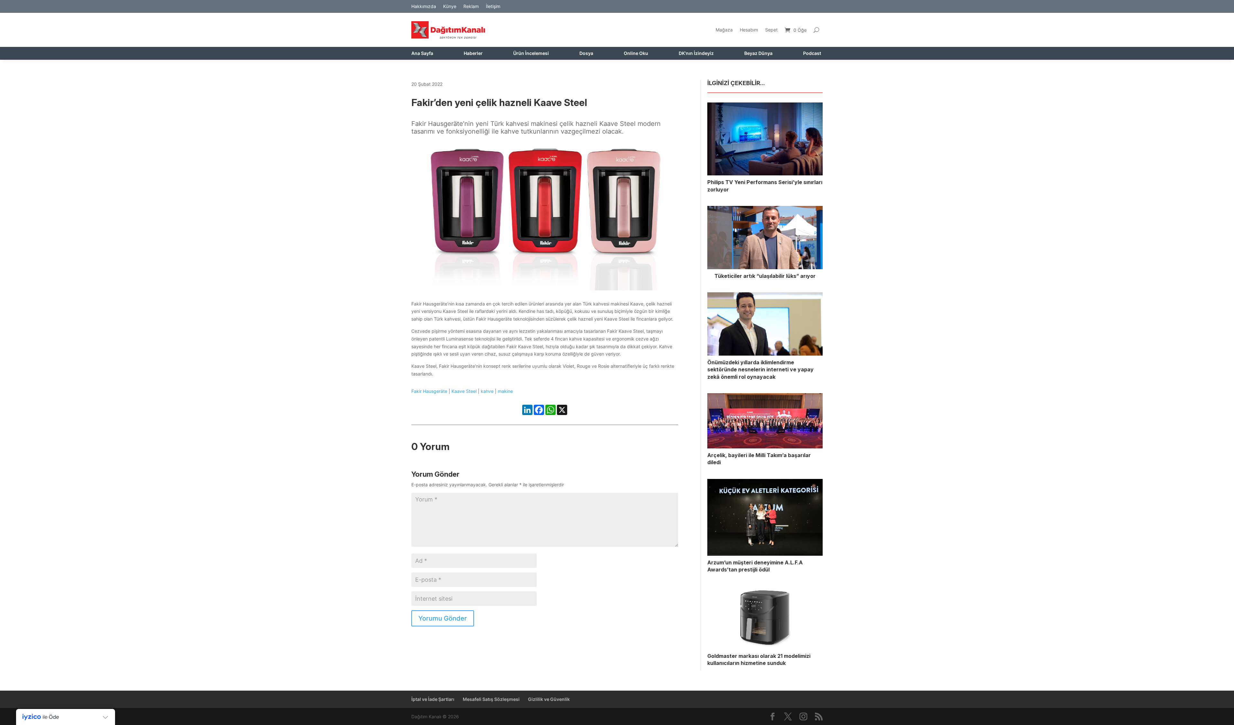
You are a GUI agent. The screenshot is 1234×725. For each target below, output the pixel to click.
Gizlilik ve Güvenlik (549, 699)
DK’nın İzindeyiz (696, 53)
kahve (487, 391)
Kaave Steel (464, 391)
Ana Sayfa (422, 53)
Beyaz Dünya (758, 53)
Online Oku (636, 53)
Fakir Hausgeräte (429, 391)
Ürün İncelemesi (531, 53)
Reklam (471, 6)
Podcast (812, 53)
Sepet (771, 29)
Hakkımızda (423, 6)
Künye (449, 6)
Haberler (473, 53)
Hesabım (749, 29)
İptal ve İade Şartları (432, 699)
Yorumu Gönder (442, 618)
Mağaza (724, 29)
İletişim (493, 6)
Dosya (586, 53)
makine (505, 391)
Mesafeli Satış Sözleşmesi (491, 699)
